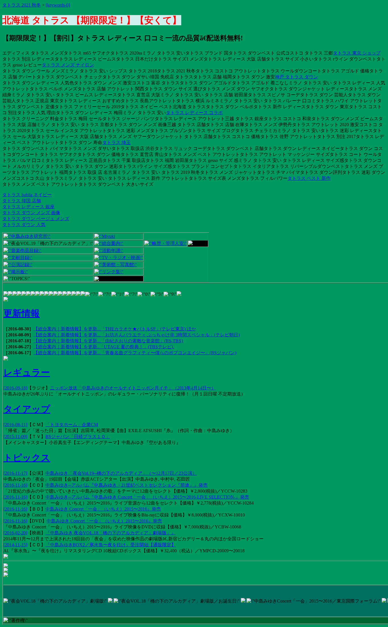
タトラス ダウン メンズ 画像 (31, 212)
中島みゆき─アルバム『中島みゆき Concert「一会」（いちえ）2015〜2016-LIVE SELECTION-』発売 (147, 497)
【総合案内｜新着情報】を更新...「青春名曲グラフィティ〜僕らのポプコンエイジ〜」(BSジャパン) (135, 352)
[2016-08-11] (15, 424)
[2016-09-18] (15, 388)
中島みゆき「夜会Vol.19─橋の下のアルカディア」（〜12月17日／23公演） (121, 473)
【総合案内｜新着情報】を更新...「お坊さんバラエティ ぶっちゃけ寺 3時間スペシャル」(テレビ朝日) (137, 334)
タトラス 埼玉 (116, 142)
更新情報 (21, 313)
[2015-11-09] (15, 436)
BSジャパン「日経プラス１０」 (77, 436)
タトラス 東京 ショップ (357, 53)
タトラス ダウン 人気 (23, 224)
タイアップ (26, 409)
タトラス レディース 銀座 (28, 206)
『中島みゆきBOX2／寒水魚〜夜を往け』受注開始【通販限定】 (110, 544)
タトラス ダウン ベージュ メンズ (35, 218)
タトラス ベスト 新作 (309, 178)
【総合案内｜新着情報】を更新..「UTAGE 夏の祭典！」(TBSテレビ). (104, 346)
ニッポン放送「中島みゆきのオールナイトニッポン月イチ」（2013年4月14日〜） (133, 388)
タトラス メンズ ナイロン (68, 65)
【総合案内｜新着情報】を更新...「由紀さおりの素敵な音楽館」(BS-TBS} (108, 340)
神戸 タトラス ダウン (296, 76)
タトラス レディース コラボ (194, 112)
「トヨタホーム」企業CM (71, 424)
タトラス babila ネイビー (27, 194)
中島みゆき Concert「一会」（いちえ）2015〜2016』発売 (103, 509)
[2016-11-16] (15, 485)
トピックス (26, 458)
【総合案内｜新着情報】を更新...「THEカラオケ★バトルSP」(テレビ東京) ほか (115, 328)
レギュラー (26, 372)
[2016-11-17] (15, 473)
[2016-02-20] (15, 532)
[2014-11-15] (15, 544)
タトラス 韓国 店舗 (21, 200)
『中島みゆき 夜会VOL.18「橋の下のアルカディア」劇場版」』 (110, 532)
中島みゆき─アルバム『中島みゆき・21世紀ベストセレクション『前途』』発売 (126, 485)
